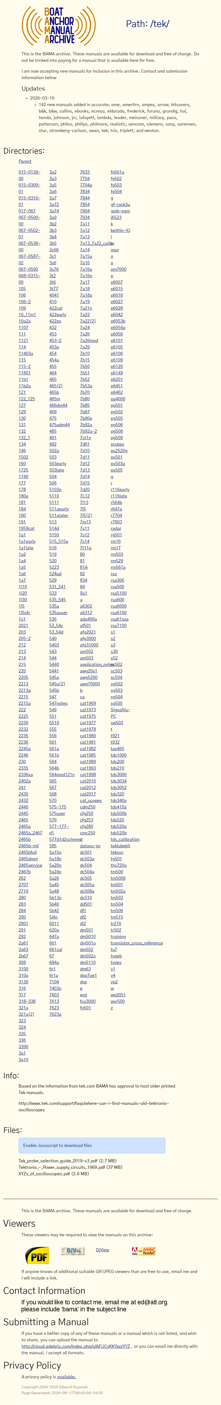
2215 (23, 697)
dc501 (86, 852)
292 (22, 937)
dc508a (87, 891)
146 (22, 451)
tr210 (116, 924)
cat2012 (88, 788)
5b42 (54, 911)
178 (22, 489)
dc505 (86, 878)
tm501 (117, 885)
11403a (26, 353)
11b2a (25, 386)
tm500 (117, 872)
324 (22, 1027)
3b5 (53, 243)
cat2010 (88, 781)
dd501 (86, 904)
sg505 (117, 703)
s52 (114, 658)
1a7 (22, 580)
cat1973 (88, 710)
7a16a (86, 269)
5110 (54, 496)
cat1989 (88, 762)
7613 (54, 1001)
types (116, 962)
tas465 (117, 749)
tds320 (117, 794)
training (118, 937)
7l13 (84, 502)
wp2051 (118, 995)
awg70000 (90, 684)
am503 (86, 658)
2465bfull (28, 852)
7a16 (85, 263)
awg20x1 (88, 671)
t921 (115, 736)
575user (57, 813)
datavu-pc (90, 846)
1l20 (23, 593)
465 (53, 379)
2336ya (26, 775)
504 (53, 477)
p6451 (117, 386)
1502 (23, 457)
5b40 (54, 904)
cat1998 (88, 775)
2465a (25, 826)
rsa (114, 574)
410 (53, 302)
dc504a (87, 872)
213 (22, 651)
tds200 (117, 762)
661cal (55, 949)
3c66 (54, 250)
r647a (116, 509)
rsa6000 (119, 606)
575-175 (57, 807)
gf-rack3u (120, 204)
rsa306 (117, 580)
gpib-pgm (120, 211)
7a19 (85, 302)
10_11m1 (27, 315)
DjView (102, 1250)
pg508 (117, 431)
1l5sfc (24, 613)
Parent (25, 161)
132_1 (24, 438)
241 (22, 788)
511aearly (59, 509)
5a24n (55, 872)
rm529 (117, 561)
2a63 (23, 949)
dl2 (83, 924)
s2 (113, 639)
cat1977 (88, 723)
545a (54, 677)
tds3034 (119, 781)
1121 (23, 340)
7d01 (85, 444)
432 (53, 328)
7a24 (85, 328)
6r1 (52, 969)
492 (53, 444)
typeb (116, 956)
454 (53, 353)
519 (53, 554)
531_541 (57, 587)
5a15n (55, 852)
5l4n (53, 917)
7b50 (85, 366)
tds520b (119, 833)
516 (53, 548)
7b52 (85, 379)
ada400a (88, 619)
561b (54, 755)
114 (22, 347)
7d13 (85, 470)
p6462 (117, 392)
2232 (23, 729)
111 (22, 334)
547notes (58, 703)
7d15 (85, 483)
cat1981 (88, 742)
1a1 (22, 535)
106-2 (25, 302)
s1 (113, 632)
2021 (23, 626)
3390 (23, 1047)
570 (53, 800)
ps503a (118, 464)
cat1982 (88, 749)
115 (22, 360)
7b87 (85, 412)
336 (22, 1040)
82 (82, 574)
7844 (85, 198)
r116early (120, 489)
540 (53, 639)
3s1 (52, 256)
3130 (23, 982)
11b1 (23, 379)
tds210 (117, 768)
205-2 (25, 639)
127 (22, 405)
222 (22, 710)
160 (22, 464)
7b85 (85, 405)
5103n (55, 489)
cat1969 (88, 703)
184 (22, 509)
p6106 (117, 353)
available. (66, 1377)
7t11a (85, 548)
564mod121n (62, 775)
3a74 (54, 211)
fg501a (117, 172)
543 (53, 651)
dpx (83, 982)
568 (53, 794)
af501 (85, 626)
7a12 (85, 230)
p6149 (117, 373)
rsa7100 (119, 626)
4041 (54, 295)
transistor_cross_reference (137, 943)
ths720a (119, 865)
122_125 (27, 399)
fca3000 (88, 1001)
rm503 (117, 554)
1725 (23, 470)
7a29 (85, 347)
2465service (30, 865)
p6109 (117, 360)
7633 (85, 172)
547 (53, 697)
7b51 (85, 373)
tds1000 (119, 755)
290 (22, 917)
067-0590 (28, 269)
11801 (25, 373)
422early (57, 315)
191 (22, 522)
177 (22, 483)
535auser (58, 613)
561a (54, 749)
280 (22, 898)
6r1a (53, 975)
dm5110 (88, 962)
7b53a (86, 386)
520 (53, 561)
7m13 (85, 522)
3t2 (52, 276)
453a (54, 347)
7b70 (85, 392)
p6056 (117, 334)
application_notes (97, 664)
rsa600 (117, 600)
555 (53, 729)
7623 (54, 1008)
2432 (23, 800)
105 (22, 289)
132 (22, 431)
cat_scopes (91, 800)
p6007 (117, 282)
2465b (25, 839)
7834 (85, 191)
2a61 (23, 943)
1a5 (22, 567)
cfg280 (86, 826)
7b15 (85, 360)
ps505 (117, 470)
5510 (54, 723)
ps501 (117, 457)
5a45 (54, 885)
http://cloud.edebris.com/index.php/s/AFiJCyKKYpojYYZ (76, 1346)
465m (54, 399)
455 (53, 366)
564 (53, 762)
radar (116, 528)
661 (53, 943)
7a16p (86, 276)
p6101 (117, 340)
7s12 (84, 535)
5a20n (55, 865)
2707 (23, 885)
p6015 (117, 289)
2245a (25, 749)
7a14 (85, 250)
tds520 (117, 820)
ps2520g (119, 451)
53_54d (56, 632)
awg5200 (89, 677)
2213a (25, 690)
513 (53, 522)
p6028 (117, 308)
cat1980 (88, 736)
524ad (55, 574)
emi (83, 995)
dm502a (88, 956)
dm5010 (88, 937)
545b (54, 690)
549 (53, 710)
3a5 (53, 185)
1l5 (22, 606)
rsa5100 (119, 593)
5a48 (54, 891)
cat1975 (88, 716)
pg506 (117, 425)
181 (22, 502)
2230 (23, 723)
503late (56, 470)
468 (53, 412)
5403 (54, 645)
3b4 (53, 237)
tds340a (119, 800)
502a (54, 451)
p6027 (117, 302)
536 (53, 619)
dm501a (88, 943)
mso (115, 250)
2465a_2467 (30, 833)
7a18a (86, 295)
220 (22, 671)
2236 (23, 742)
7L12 (85, 496)
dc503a (87, 859)
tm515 (117, 917)
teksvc (117, 852)
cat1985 (88, 755)
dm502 (86, 949)
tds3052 (119, 788)
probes (117, 444)
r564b (116, 502)
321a (23, 1008)
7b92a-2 (88, 431)
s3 (113, 645)
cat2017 (88, 794)
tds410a (119, 807)
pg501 (117, 405)
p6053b (118, 321)
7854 (85, 204)
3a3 (53, 179)
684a (54, 962)
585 (53, 846)
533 (53, 593)
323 (22, 1021)
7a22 (85, 315)
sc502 (116, 664)
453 (53, 334)
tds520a (119, 826)
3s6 (52, 263)
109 (22, 308)
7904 (85, 211)
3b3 (53, 230)
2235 (23, 736)
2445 (23, 813)
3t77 (53, 289)
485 (53, 431)
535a (54, 606)
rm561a (118, 567)
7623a (55, 1014)
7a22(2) (88, 321)
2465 (23, 820)
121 (22, 392)
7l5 (83, 509)
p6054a (118, 328)
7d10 (85, 451)
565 (53, 781)
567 (53, 788)
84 (82, 587)
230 (22, 762)
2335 (23, 768)
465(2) (56, 386)
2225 (23, 716)
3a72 (54, 204)
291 (22, 930)
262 (22, 878)
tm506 (117, 911)
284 (22, 911)
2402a (25, 781)
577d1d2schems (65, 839)
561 (53, 742)
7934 (85, 217)
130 (22, 418)
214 (22, 658)
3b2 (53, 224)
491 (53, 438)
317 (22, 995)
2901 (23, 924)
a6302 (86, 606)
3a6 (53, 191)
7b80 (85, 399)
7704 (85, 179)
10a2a (25, 321)
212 (22, 645)
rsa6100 (119, 613)
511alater (58, 515)
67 (51, 956)
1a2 (22, 554)
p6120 (117, 366)
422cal (55, 308)
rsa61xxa (120, 619)
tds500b (119, 813)
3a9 (53, 217)
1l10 (23, 587)
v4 (113, 975)
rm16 (116, 541)
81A (84, 567)
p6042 (117, 315)
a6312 (86, 613)
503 (53, 457)
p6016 (117, 295)
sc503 (116, 671)
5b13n (55, 898)
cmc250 (87, 833)
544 (53, 658)
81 (82, 561)
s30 (114, 651)
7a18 (85, 289)
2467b (25, 872)
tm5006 (118, 878)
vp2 (114, 982)
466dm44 (58, 405)
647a (54, 937)
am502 (86, 651)
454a (54, 360)
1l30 (23, 600)
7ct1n (85, 438)
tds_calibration (125, 839)
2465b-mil (29, 846)
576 (53, 820)
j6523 (116, 217)
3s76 (54, 269)
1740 (23, 477)
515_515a (58, 541)
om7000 (118, 269)
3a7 (53, 198)
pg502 (117, 412)
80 (82, 554)
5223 (54, 567)
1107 (23, 328)
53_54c (56, 626)
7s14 (84, 541)
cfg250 (86, 813)
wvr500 (118, 1001)
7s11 (84, 528)
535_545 (57, 600)
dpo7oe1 (88, 975)
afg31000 (89, 645)
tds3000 (119, 775)
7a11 (85, 224)
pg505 (117, 418)
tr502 (116, 930)
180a (23, 496)
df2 (83, 917)
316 (22, 988)
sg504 (117, 697)
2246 (23, 755)
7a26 (85, 334)
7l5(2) (86, 515)
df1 (83, 911)
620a (54, 930)
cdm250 (87, 807)
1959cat (26, 528)
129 (22, 412)
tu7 (114, 949)
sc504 (116, 677)
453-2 (55, 340)
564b (54, 768)
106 (22, 295)
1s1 (22, 619)
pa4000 (118, 399)
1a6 (22, 574)
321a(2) (26, 1014)
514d (54, 528)
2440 (23, 807)
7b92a (86, 425)
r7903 (116, 522)
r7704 (116, 515)
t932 (115, 742)
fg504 (116, 191)
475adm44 (59, 425)
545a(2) (57, 684)
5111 (54, 502)
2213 (23, 684)
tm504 (117, 904)
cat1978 (88, 729)
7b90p (86, 418)
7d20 (85, 489)
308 (22, 962)
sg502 (117, 684)
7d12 (85, 464)
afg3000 (88, 639)
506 (53, 483)
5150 (54, 535)
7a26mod (89, 340)
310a (23, 975)
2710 (23, 891)
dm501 (86, 930)
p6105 (117, 347)
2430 (23, 794)
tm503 (117, 898)
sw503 (117, 723)
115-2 (25, 366)
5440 (54, 664)
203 (22, 632)
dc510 (86, 898)
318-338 (27, 1001)
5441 (54, 671)
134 (22, 444)
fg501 (85, 1008)
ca (82, 697)
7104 (54, 982)
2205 (23, 677)
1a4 (22, 561)
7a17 (85, 282)
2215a (25, 703)
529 (53, 580)
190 (22, 515)
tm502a (118, 891)
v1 (113, 969)
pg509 (117, 438)
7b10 (85, 353)
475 (53, 418)
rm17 (116, 548)
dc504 (86, 865)
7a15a (86, 256)
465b (54, 392)
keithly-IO (120, 230)
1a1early (27, 541)
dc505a (87, 885)
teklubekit (120, 846)
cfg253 (86, 820)
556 (53, 736)
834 (83, 580)
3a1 (22, 1053)
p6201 (117, 379)
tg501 (116, 859)
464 (53, 373)
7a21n (86, 308)
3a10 (23, 1060)
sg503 (117, 690)
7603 (54, 995)
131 (22, 425)
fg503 (116, 185)
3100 (23, 969)
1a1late (26, 548)
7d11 (85, 457)
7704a (86, 185)
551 (53, 716)
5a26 (54, 878)
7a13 (85, 237)
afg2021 (88, 632)
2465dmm (28, 859)
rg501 (116, 535)
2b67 (23, 956)
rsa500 (117, 587)
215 (22, 664)
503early (57, 464)
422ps (55, 321)
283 (22, 904)
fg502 (116, 179)
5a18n (55, 859)
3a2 (53, 172)
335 (22, 1034)
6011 (54, 924)
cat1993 (88, 768)
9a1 (83, 593)
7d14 (85, 477)
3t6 (52, 282)
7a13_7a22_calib (96, 243)
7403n (55, 988)
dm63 (85, 969)
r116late (119, 496)
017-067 (27, 211)
